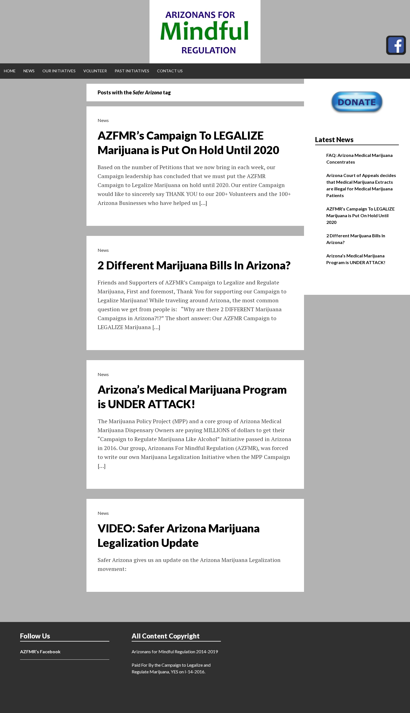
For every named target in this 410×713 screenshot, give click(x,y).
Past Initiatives (132, 70)
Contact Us (170, 70)
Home (10, 70)
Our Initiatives (59, 70)
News (29, 70)
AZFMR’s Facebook (40, 651)
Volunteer (95, 70)
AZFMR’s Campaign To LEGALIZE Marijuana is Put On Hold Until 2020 (360, 215)
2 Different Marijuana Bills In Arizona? (194, 265)
